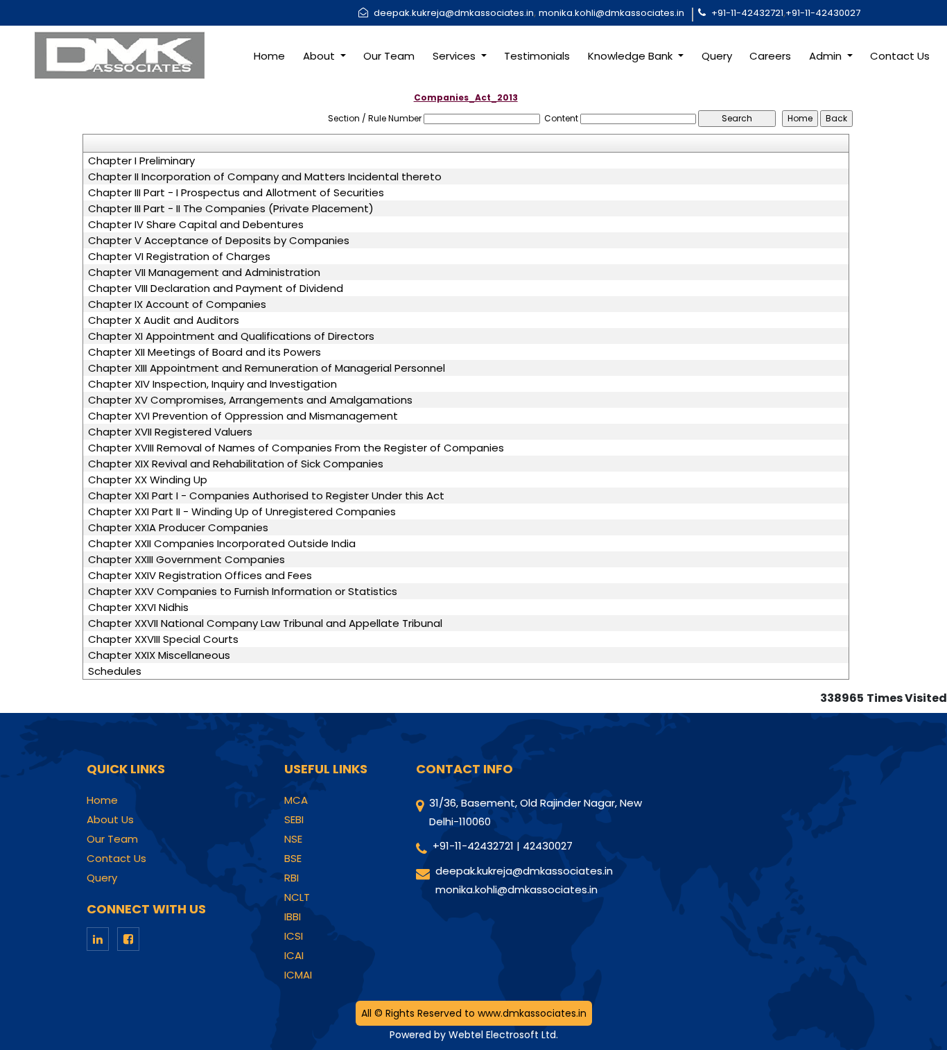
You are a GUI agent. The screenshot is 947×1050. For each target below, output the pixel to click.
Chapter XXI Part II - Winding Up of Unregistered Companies (242, 511)
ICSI (293, 936)
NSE (293, 839)
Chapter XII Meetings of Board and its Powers (204, 352)
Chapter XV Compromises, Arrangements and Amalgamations (250, 400)
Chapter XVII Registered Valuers (170, 432)
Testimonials (537, 56)
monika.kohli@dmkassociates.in (611, 12)
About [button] (320, 56)
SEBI (294, 820)
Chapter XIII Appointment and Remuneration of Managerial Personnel (266, 368)
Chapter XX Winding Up (147, 479)
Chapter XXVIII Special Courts (163, 639)
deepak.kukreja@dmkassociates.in (454, 12)
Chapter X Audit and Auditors (163, 320)
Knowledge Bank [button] (631, 56)
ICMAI (298, 975)
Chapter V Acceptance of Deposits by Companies (218, 240)
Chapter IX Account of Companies (177, 304)
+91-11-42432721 (747, 12)
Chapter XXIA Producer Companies (178, 527)
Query (717, 56)
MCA (296, 800)
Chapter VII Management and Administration (204, 272)
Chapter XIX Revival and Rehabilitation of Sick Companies (235, 464)
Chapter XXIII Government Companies (186, 559)
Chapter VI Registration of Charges (179, 256)
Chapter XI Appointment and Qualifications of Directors (231, 336)
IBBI (292, 917)
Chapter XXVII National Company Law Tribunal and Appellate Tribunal (265, 623)
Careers (770, 56)
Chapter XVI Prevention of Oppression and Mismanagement (243, 416)
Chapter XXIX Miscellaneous (159, 655)
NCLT (297, 897)
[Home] (118, 54)
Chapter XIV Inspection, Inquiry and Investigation (212, 384)
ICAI (294, 956)
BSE (293, 859)
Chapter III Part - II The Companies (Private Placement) (231, 208)
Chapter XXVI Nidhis (138, 607)
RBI (291, 878)
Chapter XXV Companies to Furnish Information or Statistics (242, 591)
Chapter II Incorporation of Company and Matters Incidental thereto (265, 176)
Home (269, 56)
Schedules (114, 671)
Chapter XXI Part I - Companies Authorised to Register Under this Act (266, 495)
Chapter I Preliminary (141, 160)
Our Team (389, 56)
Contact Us (900, 56)
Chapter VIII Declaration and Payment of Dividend (215, 288)
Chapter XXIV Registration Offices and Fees (200, 575)
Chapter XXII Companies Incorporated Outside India (222, 543)
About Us (110, 820)
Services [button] (455, 56)
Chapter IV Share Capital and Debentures (196, 224)
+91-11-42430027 (822, 12)
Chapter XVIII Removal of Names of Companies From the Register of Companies (296, 448)
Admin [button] (826, 56)
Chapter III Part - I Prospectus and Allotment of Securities (236, 192)
